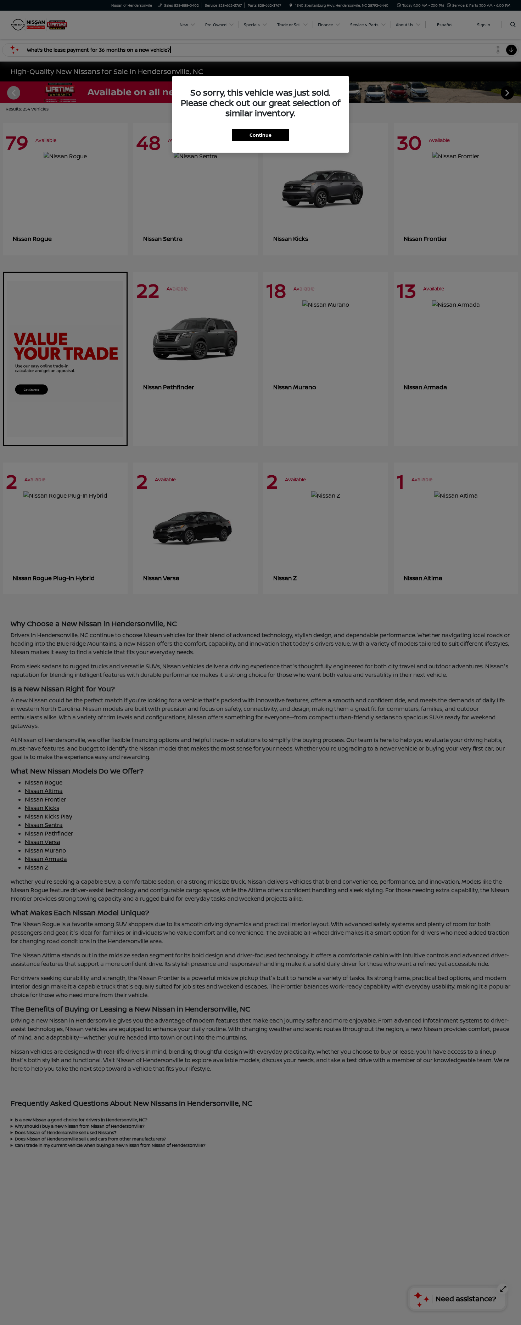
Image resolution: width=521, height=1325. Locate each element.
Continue (260, 135)
